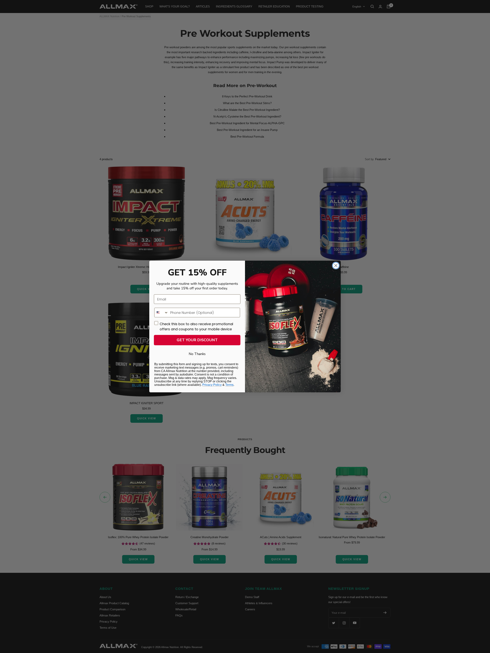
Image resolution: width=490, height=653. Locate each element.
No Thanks (197, 354)
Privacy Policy (212, 384)
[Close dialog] (335, 265)
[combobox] (161, 312)
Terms (229, 384)
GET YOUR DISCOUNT (197, 340)
